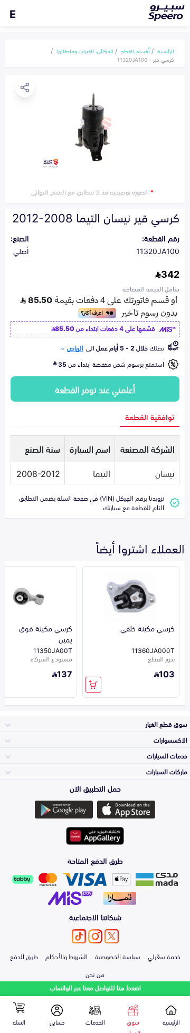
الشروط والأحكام (66, 956)
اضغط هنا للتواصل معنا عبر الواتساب (95, 987)
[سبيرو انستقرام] (95, 936)
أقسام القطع (135, 50)
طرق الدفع (24, 956)
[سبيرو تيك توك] (79, 936)
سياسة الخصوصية (117, 956)
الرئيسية (165, 50)
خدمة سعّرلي (164, 956)
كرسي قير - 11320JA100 (145, 59)
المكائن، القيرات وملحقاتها (84, 50)
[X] (111, 936)
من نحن (95, 974)
